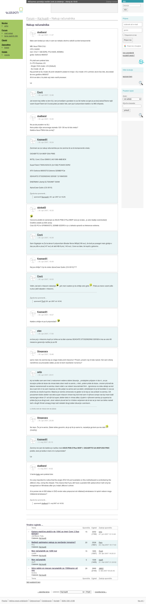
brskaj (6, 47)
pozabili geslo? (129, 55)
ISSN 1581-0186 (68, 600)
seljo (39, 372)
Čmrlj (40, 92)
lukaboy (34, 573)
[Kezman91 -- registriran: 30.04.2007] (33, 141)
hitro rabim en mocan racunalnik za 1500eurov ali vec (55, 569)
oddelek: (56, 592)
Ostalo (4, 52)
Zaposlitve (6, 44)
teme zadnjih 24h (11, 36)
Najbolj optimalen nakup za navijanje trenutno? (54, 542)
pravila (7, 55)
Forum (4, 30)
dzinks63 (41, 207)
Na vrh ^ (141, 600)
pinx (100, 531)
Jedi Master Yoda (37, 536)
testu (38, 474)
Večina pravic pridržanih (18, 600)
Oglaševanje (47, 600)
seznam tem (127, 76)
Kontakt (56, 600)
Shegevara (42, 351)
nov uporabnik (128, 52)
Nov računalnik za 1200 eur (44, 550)
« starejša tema (43, 592)
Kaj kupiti (42, 538)
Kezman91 (42, 139)
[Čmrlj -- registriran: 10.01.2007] (33, 94)
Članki (4, 40)
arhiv (6, 26)
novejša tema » (101, 592)
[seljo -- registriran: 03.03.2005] (33, 373)
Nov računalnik (39, 559)
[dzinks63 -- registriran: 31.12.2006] (33, 209)
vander (34, 553)
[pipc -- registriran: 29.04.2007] (33, 332)
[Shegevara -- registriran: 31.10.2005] (33, 353)
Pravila (4, 600)
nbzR (33, 562)
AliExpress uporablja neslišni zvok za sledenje (52, 1)
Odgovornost (35, 600)
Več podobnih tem (33, 582)
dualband (41, 32)
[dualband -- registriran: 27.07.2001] (33, 33)
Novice (5, 23)
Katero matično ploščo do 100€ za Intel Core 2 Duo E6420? (55, 532)
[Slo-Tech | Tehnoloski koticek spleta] (15, 11)
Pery (33, 544)
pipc (39, 330)
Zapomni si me (131, 35)
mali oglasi (8, 33)
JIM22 (101, 568)
